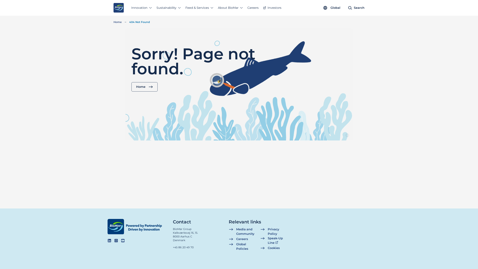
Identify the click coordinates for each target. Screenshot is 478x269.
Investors (274, 8)
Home (118, 22)
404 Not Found (139, 22)
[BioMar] (119, 8)
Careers (253, 8)
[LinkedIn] (109, 240)
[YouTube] (123, 240)
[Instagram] (116, 240)
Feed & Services (197, 8)
